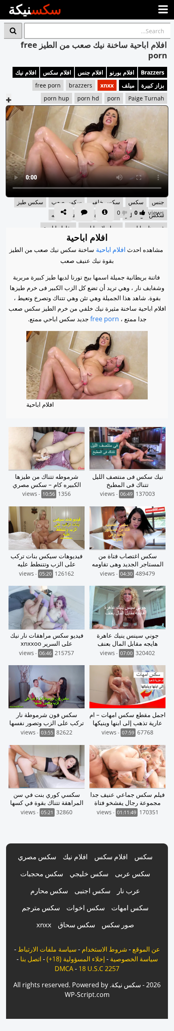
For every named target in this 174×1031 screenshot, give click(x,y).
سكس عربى (132, 873)
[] (13, 31)
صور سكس (118, 924)
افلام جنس (90, 72)
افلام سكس (57, 72)
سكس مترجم (41, 907)
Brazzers (152, 72)
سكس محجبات (41, 873)
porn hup (56, 98)
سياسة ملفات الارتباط (47, 949)
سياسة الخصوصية (134, 958)
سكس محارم (49, 890)
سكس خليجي (89, 873)
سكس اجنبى (92, 890)
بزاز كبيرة (152, 85)
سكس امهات (130, 907)
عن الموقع (146, 949)
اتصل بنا (30, 958)
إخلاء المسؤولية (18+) (76, 958)
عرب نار (128, 890)
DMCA (64, 968)
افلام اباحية (110, 249)
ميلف (128, 85)
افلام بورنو (122, 72)
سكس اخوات (85, 907)
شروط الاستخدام (104, 949)
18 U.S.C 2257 (99, 968)
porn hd (88, 98)
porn (113, 98)
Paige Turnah (146, 98)
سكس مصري (37, 856)
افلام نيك (25, 72)
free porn (48, 85)
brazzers (80, 85)
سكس (143, 856)
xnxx (107, 85)
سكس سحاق (76, 924)
